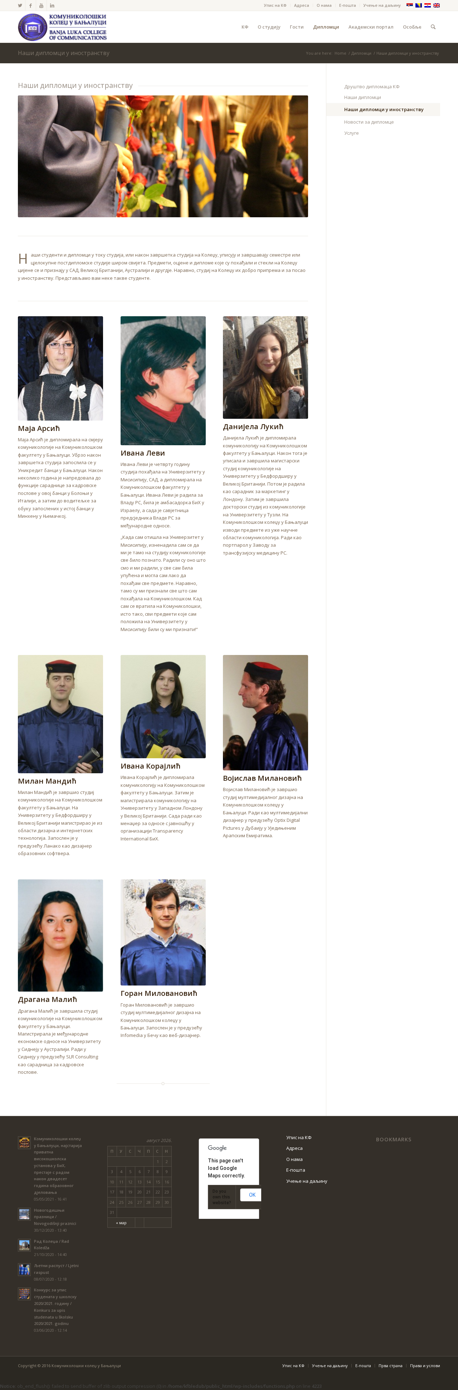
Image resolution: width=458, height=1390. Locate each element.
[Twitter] (20, 5)
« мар (121, 1222)
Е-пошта (347, 5)
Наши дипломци (362, 97)
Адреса (301, 5)
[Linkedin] (52, 5)
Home (340, 53)
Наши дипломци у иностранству (63, 53)
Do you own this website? (222, 1197)
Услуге (351, 133)
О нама (324, 5)
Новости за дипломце (369, 122)
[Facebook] (30, 5)
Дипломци (361, 53)
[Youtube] (41, 5)
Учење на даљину (382, 5)
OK (252, 1195)
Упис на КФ (275, 5)
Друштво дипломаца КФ (372, 86)
